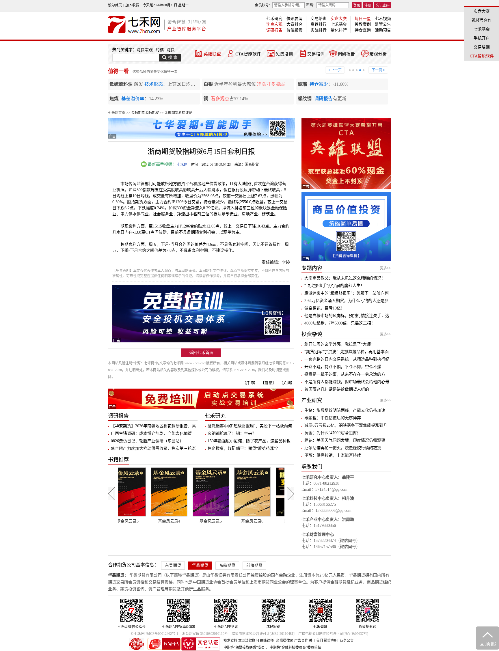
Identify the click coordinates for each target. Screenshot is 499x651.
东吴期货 (173, 565)
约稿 (160, 50)
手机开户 (482, 38)
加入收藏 (132, 5)
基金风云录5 (181, 521)
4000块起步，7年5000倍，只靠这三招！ (339, 323)
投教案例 (363, 24)
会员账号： (263, 5)
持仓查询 (363, 30)
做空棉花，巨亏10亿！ (324, 308)
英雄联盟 (212, 54)
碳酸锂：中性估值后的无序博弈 (332, 418)
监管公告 (383, 24)
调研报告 (274, 30)
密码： (311, 5)
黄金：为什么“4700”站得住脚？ (332, 433)
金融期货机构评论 (178, 113)
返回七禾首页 (201, 352)
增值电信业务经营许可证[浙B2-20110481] (263, 634)
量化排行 (339, 30)
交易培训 (318, 18)
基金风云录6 (222, 521)
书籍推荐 (118, 459)
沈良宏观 (274, 24)
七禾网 (182, 165)
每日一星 (363, 18)
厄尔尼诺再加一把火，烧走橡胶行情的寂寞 (342, 448)
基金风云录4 (139, 521)
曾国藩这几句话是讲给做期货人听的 (336, 389)
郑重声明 (331, 641)
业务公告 (347, 641)
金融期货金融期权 (145, 113)
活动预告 (383, 30)
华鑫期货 (200, 565)
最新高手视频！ (161, 164)
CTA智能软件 (248, 54)
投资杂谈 (311, 334)
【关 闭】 (287, 383)
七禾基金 (339, 24)
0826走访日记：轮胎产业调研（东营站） (147, 441)
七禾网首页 (116, 113)
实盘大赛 (339, 18)
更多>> (385, 268)
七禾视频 (383, 18)
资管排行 (318, 24)
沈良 (171, 50)
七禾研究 (274, 18)
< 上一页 (335, 70)
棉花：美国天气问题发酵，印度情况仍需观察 (344, 440)
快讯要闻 (294, 18)
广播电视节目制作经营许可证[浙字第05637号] (333, 634)
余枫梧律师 (284, 641)
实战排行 (318, 30)
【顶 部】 (268, 383)
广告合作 (301, 641)
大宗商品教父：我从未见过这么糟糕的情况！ (344, 278)
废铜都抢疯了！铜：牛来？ (232, 433)
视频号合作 (482, 20)
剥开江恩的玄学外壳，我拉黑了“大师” (338, 344)
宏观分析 (378, 54)
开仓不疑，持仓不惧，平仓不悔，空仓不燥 (342, 367)
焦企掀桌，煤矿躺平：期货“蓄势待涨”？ (244, 448)
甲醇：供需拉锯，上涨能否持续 (332, 455)
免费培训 (284, 54)
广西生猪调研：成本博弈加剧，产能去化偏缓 (151, 433)
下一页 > (378, 70)
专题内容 (311, 268)
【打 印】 (250, 383)
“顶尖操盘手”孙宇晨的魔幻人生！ (334, 285)
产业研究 (311, 400)
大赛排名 (294, 24)
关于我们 (316, 641)
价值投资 (294, 30)
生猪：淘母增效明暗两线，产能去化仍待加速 (344, 410)
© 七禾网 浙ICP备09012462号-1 (154, 634)
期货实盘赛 (264, 521)
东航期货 (227, 565)
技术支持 (230, 641)
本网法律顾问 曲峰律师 (256, 641)
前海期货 (254, 565)
